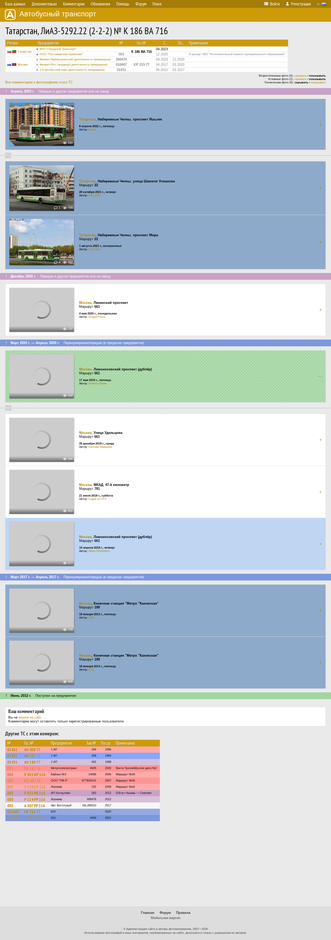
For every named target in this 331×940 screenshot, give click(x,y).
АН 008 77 (32, 749)
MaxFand (94, 249)
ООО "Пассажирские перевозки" (61, 54)
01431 (12, 749)
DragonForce (96, 316)
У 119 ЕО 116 (35, 787)
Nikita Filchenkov (99, 550)
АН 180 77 (32, 762)
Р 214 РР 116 (34, 799)
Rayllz (92, 129)
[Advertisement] (165, 866)
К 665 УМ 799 (35, 818)
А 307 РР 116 (34, 805)
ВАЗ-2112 (94, 195)
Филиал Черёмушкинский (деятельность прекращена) (75, 59)
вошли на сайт (30, 717)
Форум (165, 913)
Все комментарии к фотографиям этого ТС (39, 82)
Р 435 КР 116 (35, 774)
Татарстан (25, 51)
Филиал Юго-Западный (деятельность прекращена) (74, 64)
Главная (147, 913)
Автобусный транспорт (57, 14)
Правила (183, 913)
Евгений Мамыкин (100, 446)
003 (10, 768)
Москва (23, 64)
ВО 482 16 (32, 780)
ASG (91, 617)
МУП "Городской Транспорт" (58, 49)
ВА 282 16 (32, 768)
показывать (318, 82)
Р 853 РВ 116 (34, 793)
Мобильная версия (165, 918)
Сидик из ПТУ (97, 498)
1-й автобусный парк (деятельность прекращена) (72, 69)
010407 (13, 811)
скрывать (300, 75)
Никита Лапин (97, 383)
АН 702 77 (32, 755)
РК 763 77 (32, 811)
